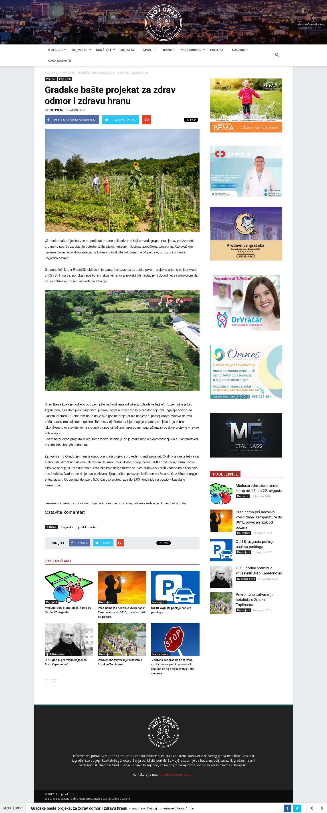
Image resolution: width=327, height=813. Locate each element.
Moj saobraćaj (160, 654)
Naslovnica (52, 72)
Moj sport (51, 602)
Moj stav (127, 50)
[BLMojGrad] (163, 20)
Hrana (167, 50)
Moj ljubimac (191, 50)
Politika (216, 50)
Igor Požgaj (56, 109)
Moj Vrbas (79, 50)
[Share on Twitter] (297, 808)
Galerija (238, 50)
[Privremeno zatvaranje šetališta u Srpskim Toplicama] (122, 639)
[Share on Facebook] (287, 808)
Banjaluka (67, 527)
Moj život (104, 50)
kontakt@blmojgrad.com (176, 774)
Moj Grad (55, 50)
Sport (148, 50)
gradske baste (87, 527)
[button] (277, 55)
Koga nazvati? (59, 60)
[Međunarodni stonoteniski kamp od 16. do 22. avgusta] (69, 587)
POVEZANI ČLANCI (58, 561)
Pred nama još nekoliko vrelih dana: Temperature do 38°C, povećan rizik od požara (121, 612)
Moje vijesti (65, 78)
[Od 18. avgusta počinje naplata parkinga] (175, 587)
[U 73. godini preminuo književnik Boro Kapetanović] (69, 639)
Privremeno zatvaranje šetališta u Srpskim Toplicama (254, 599)
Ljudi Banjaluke (55, 654)
